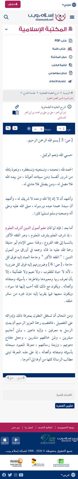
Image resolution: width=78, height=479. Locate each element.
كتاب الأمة (59, 48)
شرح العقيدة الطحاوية (49, 93)
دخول (11, 4)
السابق (20, 378)
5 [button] (41, 129)
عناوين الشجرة (64, 405)
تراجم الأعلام (58, 81)
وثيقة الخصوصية (65, 427)
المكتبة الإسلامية (43, 29)
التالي (11, 378)
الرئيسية (66, 93)
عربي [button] (67, 4)
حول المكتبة (59, 57)
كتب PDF (61, 40)
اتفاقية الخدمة (45, 427)
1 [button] (63, 128)
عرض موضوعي (57, 73)
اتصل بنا (29, 427)
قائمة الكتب (59, 65)
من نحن (16, 427)
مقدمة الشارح (29, 93)
